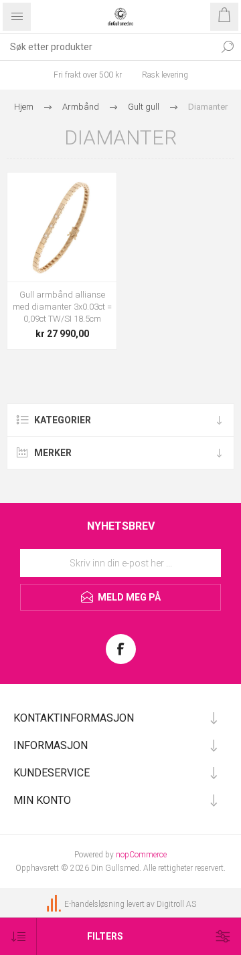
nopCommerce (141, 854)
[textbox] (107, 46)
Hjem (23, 107)
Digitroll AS (176, 904)
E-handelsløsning (94, 904)
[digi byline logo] (55, 904)
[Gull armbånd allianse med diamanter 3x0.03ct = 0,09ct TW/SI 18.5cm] (61, 227)
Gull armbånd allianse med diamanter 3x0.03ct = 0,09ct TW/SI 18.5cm (62, 307)
